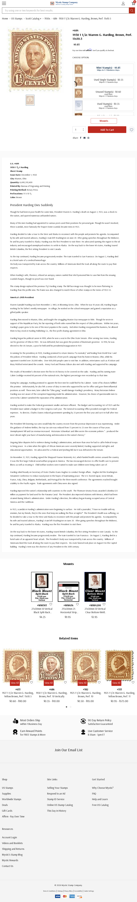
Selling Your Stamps (57, 787)
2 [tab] (70, 707)
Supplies (6, 793)
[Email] (84, 138)
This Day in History (56, 810)
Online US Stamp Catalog (60, 805)
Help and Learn (100, 799)
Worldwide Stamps (11, 799)
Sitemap (60, 891)
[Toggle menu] (4, 3)
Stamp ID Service (55, 799)
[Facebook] (81, 138)
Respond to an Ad (56, 793)
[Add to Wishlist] (131, 129)
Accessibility (78, 891)
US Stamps (7, 787)
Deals (5, 805)
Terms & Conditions (49, 891)
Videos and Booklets (12, 843)
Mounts (104, 120)
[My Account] (123, 3)
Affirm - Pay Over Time (13, 816)
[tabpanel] (18, 674)
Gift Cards (7, 810)
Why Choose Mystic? (102, 787)
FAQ (94, 793)
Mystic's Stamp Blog (12, 854)
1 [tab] (66, 707)
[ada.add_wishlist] (50, 604)
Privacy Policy (68, 891)
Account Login (9, 837)
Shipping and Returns (13, 848)
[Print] (88, 138)
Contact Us (7, 866)
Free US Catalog (100, 805)
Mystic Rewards (10, 860)
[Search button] (132, 10)
